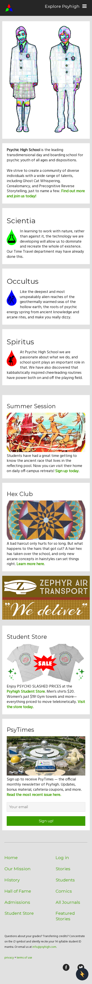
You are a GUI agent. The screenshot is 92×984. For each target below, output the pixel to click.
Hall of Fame (17, 891)
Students (65, 880)
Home (11, 857)
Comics (64, 891)
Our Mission (17, 868)
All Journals (68, 902)
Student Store (19, 913)
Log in (62, 857)
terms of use (24, 957)
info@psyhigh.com (44, 947)
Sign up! (46, 821)
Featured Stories (65, 915)
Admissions (17, 902)
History (12, 880)
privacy (9, 957)
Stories (63, 868)
